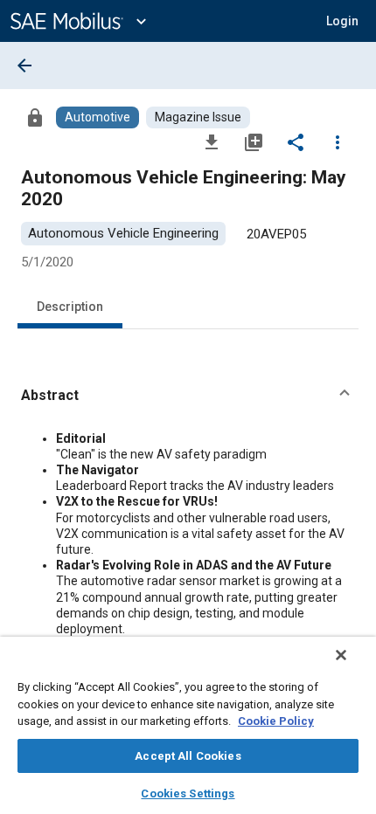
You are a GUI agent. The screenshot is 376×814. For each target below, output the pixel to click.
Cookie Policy (276, 721)
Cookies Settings (187, 793)
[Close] (341, 655)
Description (70, 307)
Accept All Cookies (187, 755)
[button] (188, 396)
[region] (188, 725)
